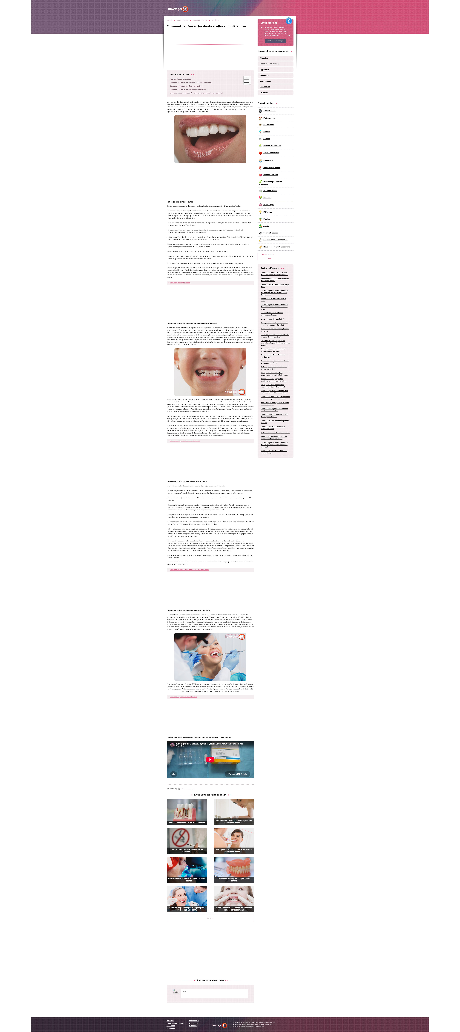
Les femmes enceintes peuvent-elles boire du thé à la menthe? (275, 336)
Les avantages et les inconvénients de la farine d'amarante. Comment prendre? (274, 445)
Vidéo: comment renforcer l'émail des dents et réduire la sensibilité (196, 93)
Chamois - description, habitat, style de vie (275, 286)
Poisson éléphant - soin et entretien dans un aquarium (275, 280)
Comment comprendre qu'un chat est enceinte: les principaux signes (275, 398)
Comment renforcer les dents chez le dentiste (188, 89)
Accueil (169, 20)
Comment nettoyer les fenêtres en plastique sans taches (274, 410)
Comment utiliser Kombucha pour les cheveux (275, 422)
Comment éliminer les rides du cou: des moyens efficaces (274, 416)
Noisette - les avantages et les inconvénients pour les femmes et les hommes (275, 343)
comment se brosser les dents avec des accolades (189, 570)
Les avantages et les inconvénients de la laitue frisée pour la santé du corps (274, 307)
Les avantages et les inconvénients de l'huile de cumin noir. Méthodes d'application (274, 293)
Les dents (215, 20)
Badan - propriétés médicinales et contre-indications (274, 368)
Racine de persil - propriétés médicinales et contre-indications (274, 380)
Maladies (264, 58)
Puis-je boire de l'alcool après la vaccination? (273, 356)
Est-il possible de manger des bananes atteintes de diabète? (273, 386)
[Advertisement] (210, 46)
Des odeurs (265, 87)
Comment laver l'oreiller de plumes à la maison (275, 330)
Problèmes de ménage (270, 64)
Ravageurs (264, 75)
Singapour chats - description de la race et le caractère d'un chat (274, 324)
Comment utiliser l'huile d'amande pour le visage (274, 452)
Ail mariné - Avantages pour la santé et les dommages (275, 404)
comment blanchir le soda (180, 283)
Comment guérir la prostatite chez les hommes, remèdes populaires (274, 392)
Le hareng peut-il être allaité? (272, 319)
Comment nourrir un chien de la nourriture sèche (273, 428)
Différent (264, 92)
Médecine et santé (200, 20)
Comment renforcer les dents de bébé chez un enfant (191, 82)
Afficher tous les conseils (268, 256)
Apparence (264, 70)
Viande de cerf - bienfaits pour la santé (273, 300)
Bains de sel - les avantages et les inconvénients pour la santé (274, 438)
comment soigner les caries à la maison (185, 441)
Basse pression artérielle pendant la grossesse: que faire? (275, 362)
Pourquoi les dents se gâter (181, 79)
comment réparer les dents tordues (183, 697)
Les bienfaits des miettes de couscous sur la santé (272, 314)
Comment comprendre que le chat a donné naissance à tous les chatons (274, 274)
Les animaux (265, 81)
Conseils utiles (182, 20)
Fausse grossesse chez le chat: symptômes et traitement (273, 350)
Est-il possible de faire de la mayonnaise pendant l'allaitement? (274, 374)
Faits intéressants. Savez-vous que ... (275, 433)
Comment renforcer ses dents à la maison (186, 86)
